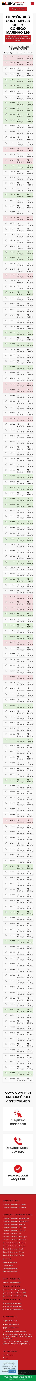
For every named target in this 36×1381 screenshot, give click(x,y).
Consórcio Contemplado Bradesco (14, 1224)
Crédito (19, 53)
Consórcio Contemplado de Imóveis (14, 1204)
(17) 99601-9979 (12, 1324)
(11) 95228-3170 (11, 1328)
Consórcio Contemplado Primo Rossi (14, 1240)
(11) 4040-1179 (11, 1321)
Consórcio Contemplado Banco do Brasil (16, 1218)
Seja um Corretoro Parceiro (11, 1282)
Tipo (11, 53)
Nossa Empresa (8, 1355)
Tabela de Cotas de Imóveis (13, 1306)
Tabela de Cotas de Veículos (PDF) (15, 1296)
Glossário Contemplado (10, 1268)
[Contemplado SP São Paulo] (13, 3)
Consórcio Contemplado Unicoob (13, 1252)
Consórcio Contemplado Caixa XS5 (14, 1230)
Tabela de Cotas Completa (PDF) (15, 1290)
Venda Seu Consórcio (10, 1262)
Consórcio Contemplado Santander (14, 1246)
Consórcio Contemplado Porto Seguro (15, 1237)
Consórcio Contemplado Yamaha (13, 1255)
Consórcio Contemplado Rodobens (14, 1243)
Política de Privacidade (10, 1271)
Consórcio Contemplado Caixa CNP (14, 1227)
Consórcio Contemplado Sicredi (13, 1249)
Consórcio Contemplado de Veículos (14, 1207)
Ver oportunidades (18, 9)
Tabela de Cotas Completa (12, 1303)
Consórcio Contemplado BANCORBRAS (15, 1221)
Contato (5, 1358)
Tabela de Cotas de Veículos (13, 1309)
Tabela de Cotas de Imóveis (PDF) (15, 1293)
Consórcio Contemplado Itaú (12, 1233)
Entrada (29, 53)
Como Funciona (8, 1265)
